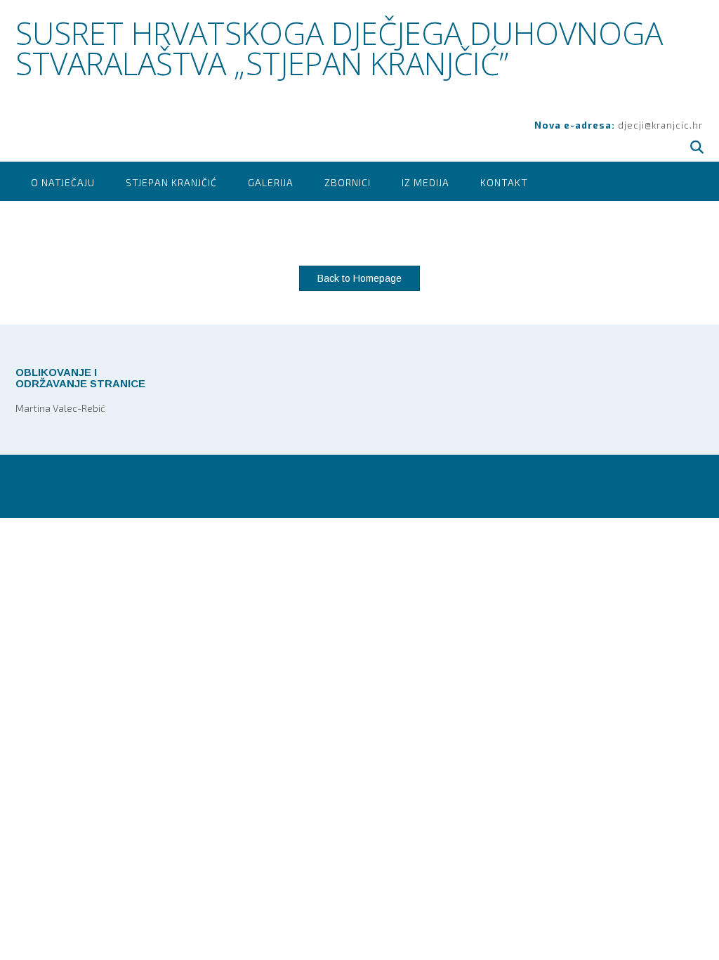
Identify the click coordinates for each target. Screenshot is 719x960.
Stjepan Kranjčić (171, 182)
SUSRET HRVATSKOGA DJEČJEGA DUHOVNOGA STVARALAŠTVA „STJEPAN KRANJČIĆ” (339, 48)
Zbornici (347, 182)
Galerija (270, 182)
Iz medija (425, 182)
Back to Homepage (359, 278)
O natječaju (63, 182)
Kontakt (504, 182)
